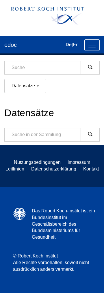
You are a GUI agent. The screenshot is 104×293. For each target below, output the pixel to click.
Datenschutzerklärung (53, 168)
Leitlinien (14, 168)
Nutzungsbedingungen (37, 162)
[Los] (90, 68)
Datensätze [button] (24, 85)
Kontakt (91, 168)
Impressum (79, 162)
